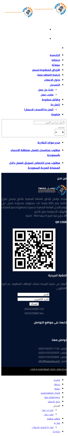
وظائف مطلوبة (51, 99)
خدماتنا (56, 59)
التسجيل (55, 84)
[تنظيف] (60, 127)
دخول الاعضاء (52, 79)
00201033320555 (57, 29)
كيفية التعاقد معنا (48, 74)
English (55, 114)
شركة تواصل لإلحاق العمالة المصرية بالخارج (48, 369)
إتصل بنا (55, 104)
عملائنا (56, 64)
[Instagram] (56, 45)
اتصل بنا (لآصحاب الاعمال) (38, 109)
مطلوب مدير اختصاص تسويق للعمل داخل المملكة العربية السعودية (34, 165)
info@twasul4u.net (57, 37)
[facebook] (44, 26)
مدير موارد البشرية (48, 142)
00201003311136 (57, 33)
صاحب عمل (47, 94)
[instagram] (48, 335)
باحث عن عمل (45, 89)
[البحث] (63, 127)
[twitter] (44, 36)
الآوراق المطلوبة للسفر (46, 69)
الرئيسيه (55, 54)
